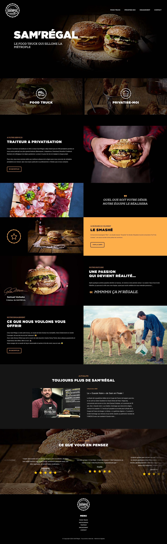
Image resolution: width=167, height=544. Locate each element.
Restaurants (83, 522)
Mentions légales (99, 538)
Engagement (83, 527)
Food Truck (83, 520)
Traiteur (83, 525)
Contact (84, 530)
